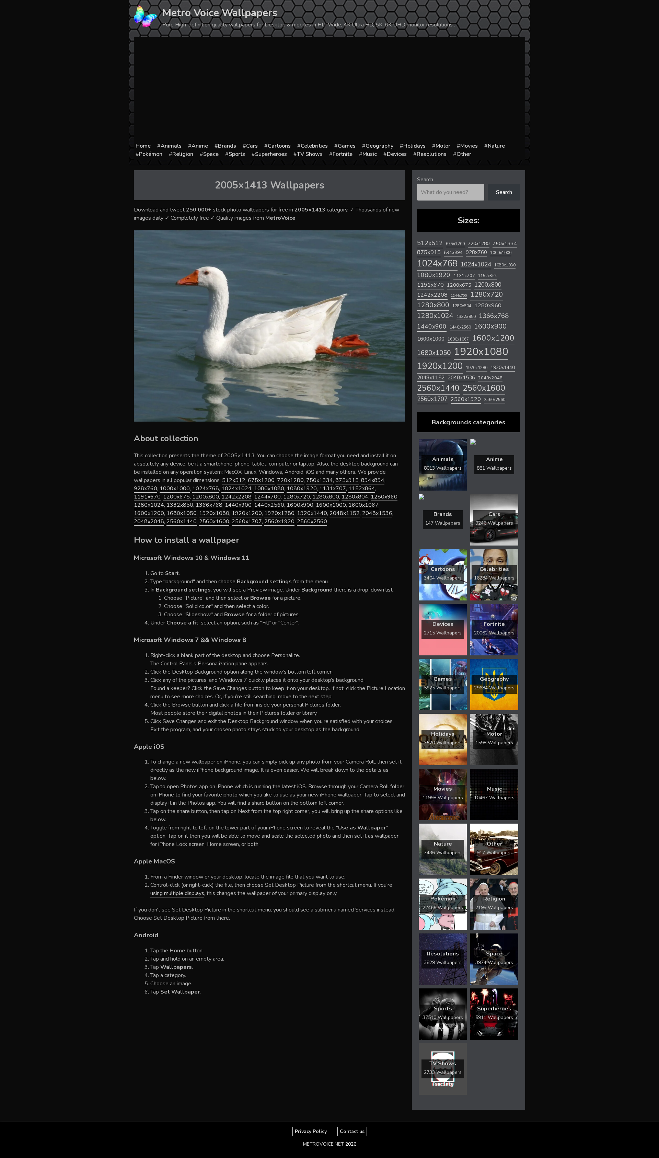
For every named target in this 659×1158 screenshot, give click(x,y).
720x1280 (290, 480)
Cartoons (279, 146)
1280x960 (384, 497)
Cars (252, 146)
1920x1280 (279, 513)
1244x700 (267, 497)
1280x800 (325, 497)
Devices (397, 154)
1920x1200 (247, 513)
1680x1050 (181, 513)
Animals (171, 146)
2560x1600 (214, 521)
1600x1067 (363, 505)
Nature (496, 146)
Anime (200, 146)
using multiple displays (177, 893)
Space (211, 154)
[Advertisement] (329, 90)
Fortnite (342, 154)
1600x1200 (149, 513)
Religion (182, 154)
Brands (227, 146)
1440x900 (238, 505)
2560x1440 (181, 521)
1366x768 (209, 505)
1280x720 (296, 497)
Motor (443, 146)
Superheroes (271, 154)
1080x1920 (302, 488)
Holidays (414, 146)
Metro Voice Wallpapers (219, 13)
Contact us (352, 1131)
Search (425, 179)
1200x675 (176, 497)
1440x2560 (269, 505)
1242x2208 (236, 497)
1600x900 (300, 505)
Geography (379, 146)
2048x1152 (345, 513)
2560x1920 (279, 521)
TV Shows (310, 154)
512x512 (233, 480)
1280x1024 (149, 505)
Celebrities (314, 146)
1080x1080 (269, 488)
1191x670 (147, 497)
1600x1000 (331, 505)
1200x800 (205, 497)
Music (369, 154)
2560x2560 (312, 521)
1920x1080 (214, 513)
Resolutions (432, 154)
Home (143, 146)
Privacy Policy (311, 1131)
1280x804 (355, 497)
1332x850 (179, 505)
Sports (237, 154)
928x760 (145, 488)
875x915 (347, 480)
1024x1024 (236, 488)
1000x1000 (175, 488)
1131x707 (332, 488)
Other (463, 154)
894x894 (372, 480)
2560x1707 (247, 521)
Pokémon (150, 154)
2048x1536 (377, 513)
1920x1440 (312, 513)
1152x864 (361, 488)
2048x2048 (149, 521)
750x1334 (319, 480)
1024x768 (205, 488)
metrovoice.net (323, 1144)
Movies (469, 146)
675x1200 (261, 480)
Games (347, 146)
